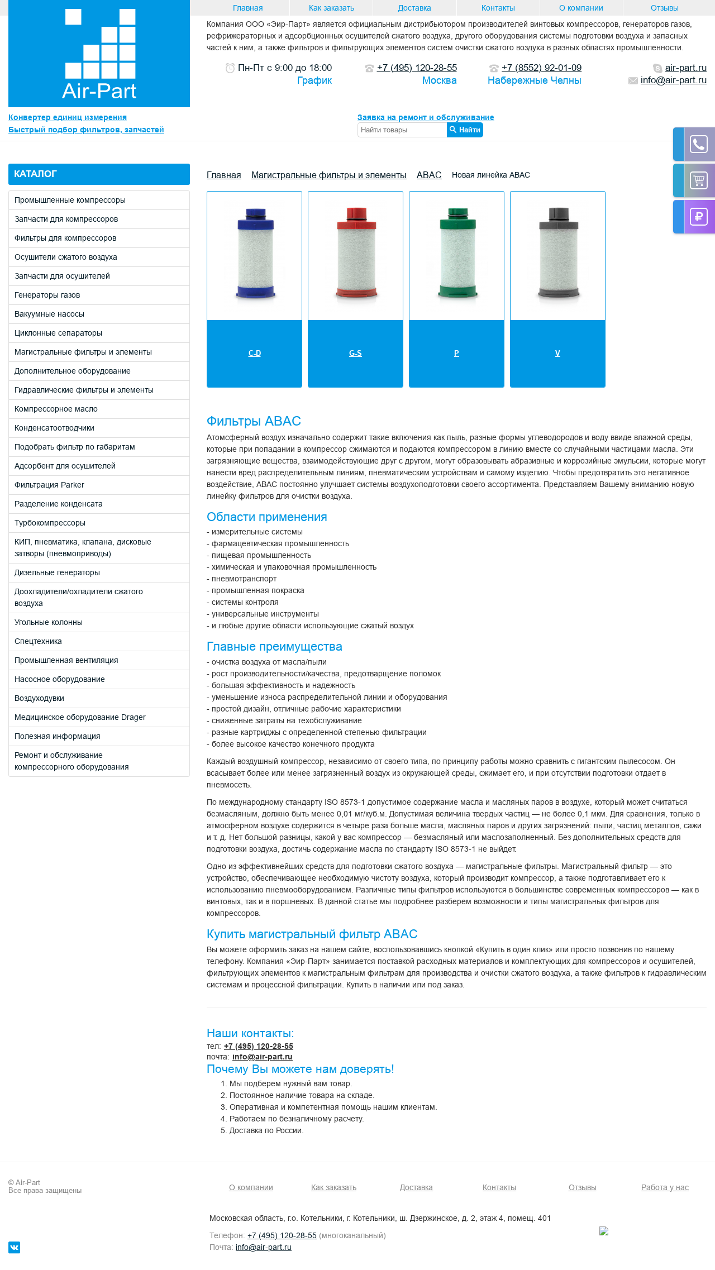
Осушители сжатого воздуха (66, 256)
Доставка (414, 7)
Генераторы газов (47, 294)
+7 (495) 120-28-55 (258, 1046)
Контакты (498, 7)
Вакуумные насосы (49, 313)
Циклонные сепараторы (58, 332)
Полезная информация (58, 736)
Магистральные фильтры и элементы (83, 351)
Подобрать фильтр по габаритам (75, 446)
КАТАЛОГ (35, 174)
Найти (469, 129)
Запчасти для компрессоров (66, 218)
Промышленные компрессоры (70, 199)
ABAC (429, 174)
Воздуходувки (39, 698)
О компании (581, 7)
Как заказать (331, 7)
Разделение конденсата (59, 503)
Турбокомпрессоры (50, 522)
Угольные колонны (49, 622)
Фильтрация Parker (49, 484)
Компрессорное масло (56, 408)
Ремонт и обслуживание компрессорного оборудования (72, 761)
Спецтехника (38, 641)
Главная (248, 7)
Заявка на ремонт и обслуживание (426, 117)
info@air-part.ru (262, 1057)
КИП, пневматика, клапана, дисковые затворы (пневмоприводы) (83, 547)
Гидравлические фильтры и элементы (84, 389)
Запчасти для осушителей (62, 275)
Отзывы (665, 7)
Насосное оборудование (60, 679)
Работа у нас (665, 1187)
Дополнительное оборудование (73, 370)
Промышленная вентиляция (66, 660)
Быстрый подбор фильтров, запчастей (86, 129)
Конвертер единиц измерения (67, 117)
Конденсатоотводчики (54, 427)
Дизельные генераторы (57, 572)
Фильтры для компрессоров (65, 237)
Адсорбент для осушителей (65, 465)
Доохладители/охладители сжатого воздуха (79, 597)
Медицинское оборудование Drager (80, 717)
